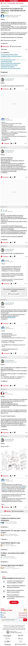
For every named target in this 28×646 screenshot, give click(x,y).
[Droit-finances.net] (20, 639)
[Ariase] (7, 644)
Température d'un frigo (6, 61)
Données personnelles (7, 628)
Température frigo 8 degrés (7, 66)
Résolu (7, 12)
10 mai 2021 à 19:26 (9, 481)
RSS (16, 626)
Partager (5, 49)
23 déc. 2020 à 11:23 (9, 394)
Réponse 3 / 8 (4, 206)
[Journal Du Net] (7, 638)
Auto (3, 615)
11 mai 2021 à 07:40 (8, 80)
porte (5, 488)
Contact (6, 626)
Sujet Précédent (5, 6)
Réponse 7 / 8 (4, 389)
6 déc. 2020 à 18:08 (8, 152)
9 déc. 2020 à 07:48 (8, 250)
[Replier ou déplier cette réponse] (26, 76)
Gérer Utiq (23, 628)
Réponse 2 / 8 (4, 147)
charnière (23, 487)
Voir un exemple (23, 613)
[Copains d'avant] (7, 641)
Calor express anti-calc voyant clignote (10, 68)
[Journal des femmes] (7, 636)
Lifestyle (4, 613)
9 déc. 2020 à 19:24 (8, 261)
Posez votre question (16, 46)
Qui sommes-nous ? (7, 625)
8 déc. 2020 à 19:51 (8, 211)
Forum (4, 3)
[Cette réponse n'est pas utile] (15, 89)
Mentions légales (6, 629)
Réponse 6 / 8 (4, 357)
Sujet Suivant (23, 6)
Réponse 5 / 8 (4, 299)
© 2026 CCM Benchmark (20, 629)
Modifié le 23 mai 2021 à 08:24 (11, 362)
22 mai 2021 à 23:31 (15, 16)
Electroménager (19, 3)
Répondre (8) (6, 46)
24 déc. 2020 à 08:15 (9, 440)
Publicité (23, 625)
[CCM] (20, 636)
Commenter (6, 89)
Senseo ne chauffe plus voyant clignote (10, 63)
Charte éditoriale (18, 625)
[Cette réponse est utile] (10, 89)
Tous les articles (12, 626)
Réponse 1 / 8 (4, 75)
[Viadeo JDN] (20, 641)
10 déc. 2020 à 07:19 (9, 304)
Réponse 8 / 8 (4, 436)
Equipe (12, 625)
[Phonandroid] (20, 644)
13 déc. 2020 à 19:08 (9, 328)
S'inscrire (14, 602)
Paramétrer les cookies (16, 628)
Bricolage (4, 617)
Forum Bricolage (11, 3)
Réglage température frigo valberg (9, 65)
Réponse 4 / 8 (4, 246)
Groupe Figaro (12, 629)
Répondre (8, 511)
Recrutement (20, 626)
